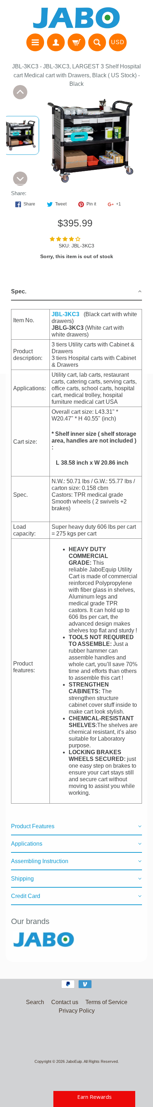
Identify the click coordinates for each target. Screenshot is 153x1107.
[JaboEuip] (76, 18)
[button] (66, 239)
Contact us (64, 1002)
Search (35, 1002)
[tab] (76, 292)
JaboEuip (74, 1061)
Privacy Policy (77, 1011)
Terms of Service (106, 1002)
